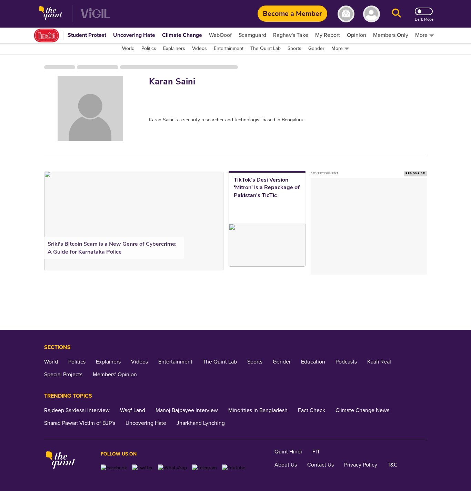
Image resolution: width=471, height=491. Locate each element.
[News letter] (346, 14)
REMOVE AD (415, 173)
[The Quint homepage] (50, 13)
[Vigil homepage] (95, 14)
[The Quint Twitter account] (142, 467)
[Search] (396, 14)
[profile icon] (371, 14)
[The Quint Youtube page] (233, 467)
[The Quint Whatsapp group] (172, 467)
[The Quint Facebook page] (114, 467)
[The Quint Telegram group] (204, 467)
